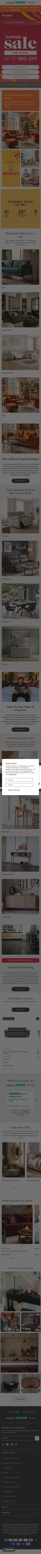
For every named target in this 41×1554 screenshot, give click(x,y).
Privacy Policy (13, 774)
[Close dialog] (40, 766)
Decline (10, 785)
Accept (10, 779)
